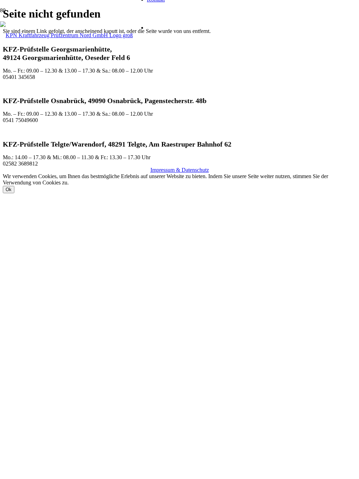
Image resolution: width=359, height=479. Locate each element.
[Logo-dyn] (66, 35)
